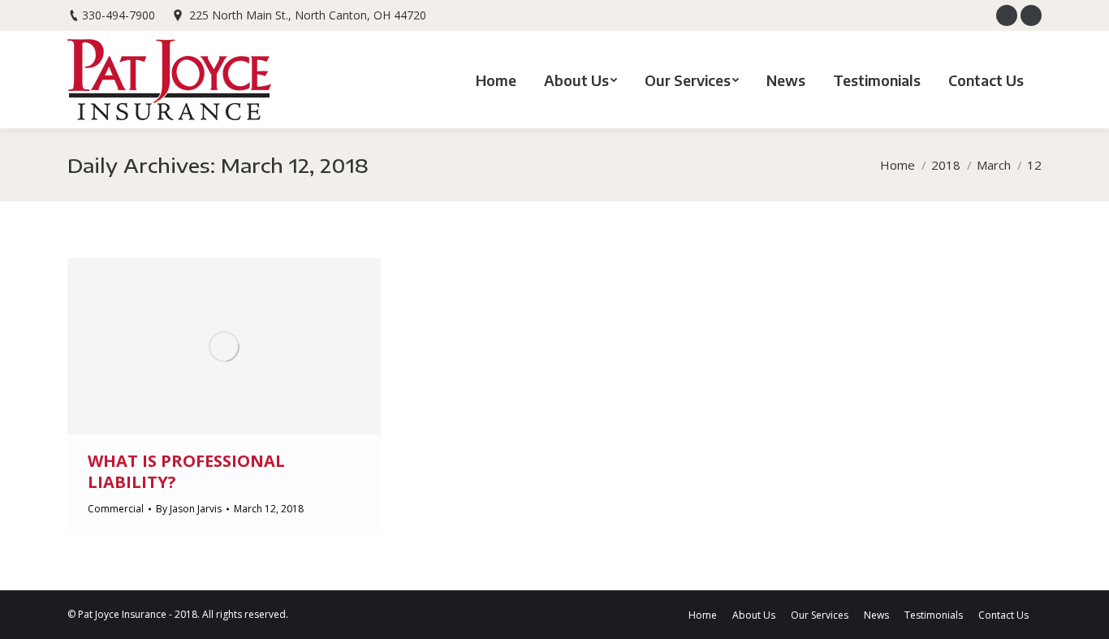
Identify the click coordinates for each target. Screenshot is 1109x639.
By (189, 509)
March (994, 165)
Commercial (116, 509)
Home (897, 165)
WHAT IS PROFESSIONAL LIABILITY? (186, 472)
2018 (945, 165)
